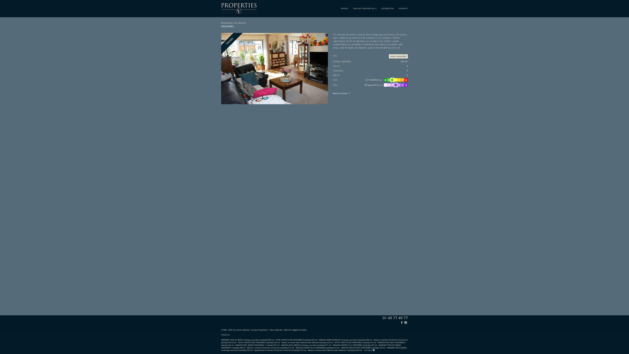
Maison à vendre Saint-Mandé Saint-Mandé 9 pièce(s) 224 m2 (307, 342)
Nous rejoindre (276, 330)
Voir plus (368, 350)
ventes (344, 8)
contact (403, 8)
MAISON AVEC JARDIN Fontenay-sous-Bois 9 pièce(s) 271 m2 (306, 345)
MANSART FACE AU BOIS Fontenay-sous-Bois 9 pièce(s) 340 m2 (247, 340)
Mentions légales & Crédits (295, 330)
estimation (387, 8)
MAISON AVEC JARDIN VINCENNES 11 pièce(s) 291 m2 (257, 345)
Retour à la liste (340, 93)
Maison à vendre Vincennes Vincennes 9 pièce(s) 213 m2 (270, 347)
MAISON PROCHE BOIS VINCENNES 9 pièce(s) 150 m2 (363, 347)
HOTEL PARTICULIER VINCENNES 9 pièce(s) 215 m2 (355, 342)
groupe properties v (365, 8)
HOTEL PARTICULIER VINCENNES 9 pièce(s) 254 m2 (296, 340)
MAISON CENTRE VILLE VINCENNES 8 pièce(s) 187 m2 (355, 345)
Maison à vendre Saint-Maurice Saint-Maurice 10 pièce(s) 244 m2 (335, 350)
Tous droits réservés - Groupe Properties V (250, 330)
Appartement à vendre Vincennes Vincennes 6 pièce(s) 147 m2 (280, 350)
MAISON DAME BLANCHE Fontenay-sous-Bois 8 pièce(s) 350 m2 (345, 340)
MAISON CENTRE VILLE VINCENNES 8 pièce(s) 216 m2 (318, 347)
